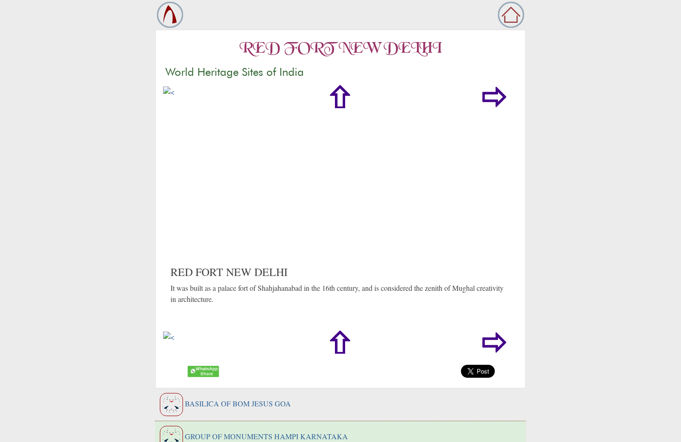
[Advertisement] (340, 196)
